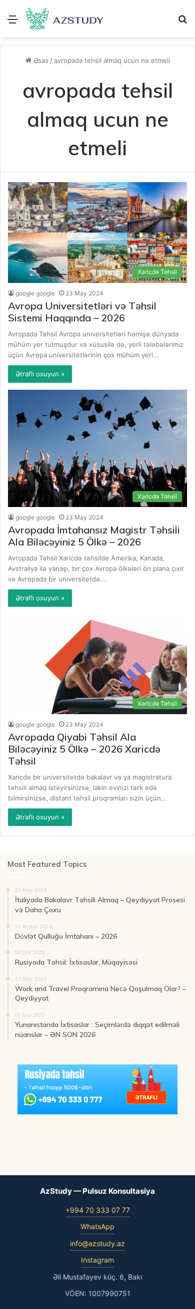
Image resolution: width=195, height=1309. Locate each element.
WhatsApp (97, 1226)
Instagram (97, 1260)
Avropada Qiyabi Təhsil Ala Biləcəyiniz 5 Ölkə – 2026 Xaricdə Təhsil (84, 749)
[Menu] (13, 22)
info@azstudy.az (97, 1243)
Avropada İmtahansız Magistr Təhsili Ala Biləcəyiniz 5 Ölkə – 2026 (94, 536)
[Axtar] (183, 22)
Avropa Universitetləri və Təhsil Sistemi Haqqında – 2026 (82, 311)
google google (35, 293)
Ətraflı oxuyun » (40, 374)
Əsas (40, 60)
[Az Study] (65, 18)
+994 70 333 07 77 (98, 1210)
